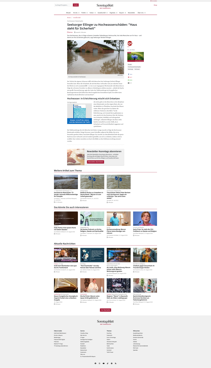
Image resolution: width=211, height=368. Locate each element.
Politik (83, 13)
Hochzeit (109, 350)
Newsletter (131, 13)
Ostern (108, 339)
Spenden (135, 350)
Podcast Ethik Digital (59, 339)
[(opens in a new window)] (95, 364)
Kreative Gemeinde (138, 337)
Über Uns (141, 13)
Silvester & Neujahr (112, 342)
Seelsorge (130, 69)
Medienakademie (137, 335)
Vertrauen (137, 69)
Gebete (135, 342)
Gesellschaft (102, 13)
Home (69, 17)
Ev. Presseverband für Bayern (87, 356)
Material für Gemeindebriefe (140, 346)
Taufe (108, 346)
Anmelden (154, 1)
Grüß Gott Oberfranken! (60, 333)
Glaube (130, 64)
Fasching (109, 333)
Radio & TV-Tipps (58, 344)
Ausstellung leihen (138, 333)
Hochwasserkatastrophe (134, 67)
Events (135, 339)
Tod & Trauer (110, 352)
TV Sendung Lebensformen (61, 346)
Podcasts (56, 342)
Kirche (75, 13)
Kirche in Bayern (58, 335)
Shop (155, 5)
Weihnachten (110, 344)
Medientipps (57, 337)
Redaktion (83, 346)
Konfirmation (110, 348)
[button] (70, 32)
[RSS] (115, 364)
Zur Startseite (105, 310)
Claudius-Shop (84, 333)
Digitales (112, 13)
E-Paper (82, 337)
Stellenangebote (84, 342)
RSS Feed (135, 348)
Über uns (82, 354)
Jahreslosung (136, 344)
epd (128, 47)
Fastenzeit (109, 335)
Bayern (121, 13)
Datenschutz (83, 350)
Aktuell (68, 13)
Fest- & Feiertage (111, 337)
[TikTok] (107, 364)
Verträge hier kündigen (86, 339)
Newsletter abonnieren (95, 162)
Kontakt (82, 344)
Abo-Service (83, 335)
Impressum (83, 352)
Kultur (92, 13)
